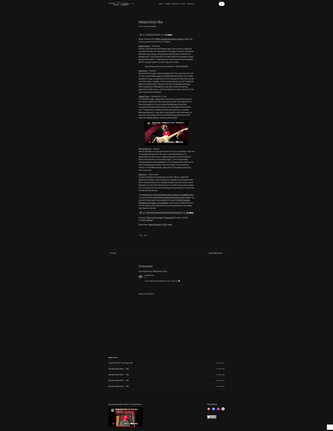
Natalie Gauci (144, 46)
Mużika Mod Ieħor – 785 (118, 369)
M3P (141, 235)
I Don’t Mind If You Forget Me (120, 363)
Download (168, 217)
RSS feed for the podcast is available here (168, 194)
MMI (145, 235)
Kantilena (143, 70)
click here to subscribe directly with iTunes (172, 197)
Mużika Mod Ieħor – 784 (118, 374)
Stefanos (143, 174)
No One (113, 253)
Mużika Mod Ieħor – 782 (118, 386)
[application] (167, 213)
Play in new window (155, 217)
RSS (164, 224)
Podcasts (153, 26)
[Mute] (187, 213)
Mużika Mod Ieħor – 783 (118, 380)
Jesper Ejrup (144, 96)
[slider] (191, 212)
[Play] (141, 213)
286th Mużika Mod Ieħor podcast (169, 39)
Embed (150, 220)
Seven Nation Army (215, 253)
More (169, 224)
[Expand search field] (222, 4)
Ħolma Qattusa (145, 148)
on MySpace (163, 203)
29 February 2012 (149, 275)
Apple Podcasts (155, 224)
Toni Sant (146, 26)
